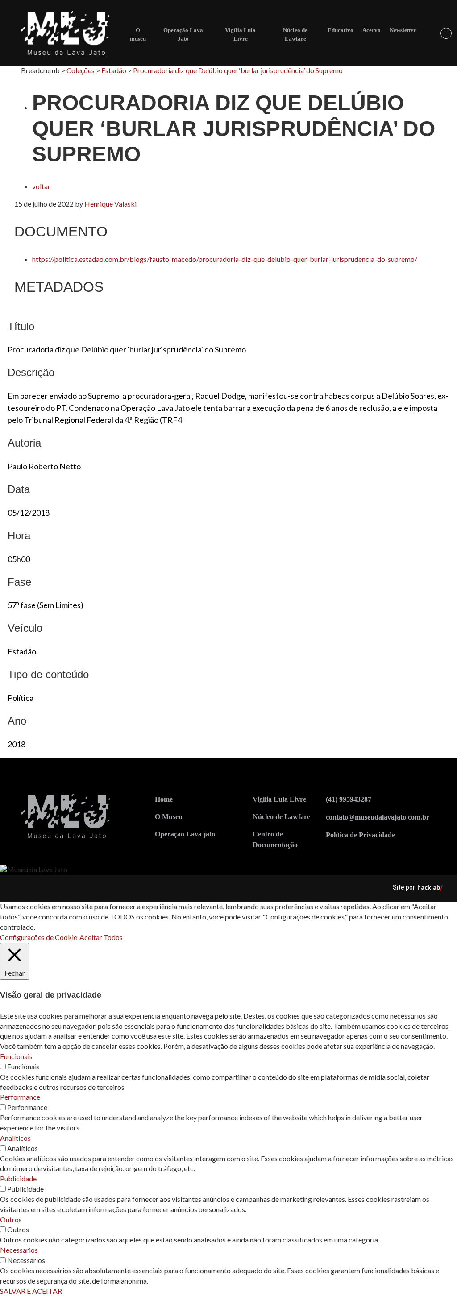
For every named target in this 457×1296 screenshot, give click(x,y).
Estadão (113, 70)
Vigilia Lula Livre (279, 799)
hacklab (428, 887)
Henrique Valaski (110, 203)
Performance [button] (20, 1097)
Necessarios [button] (19, 1250)
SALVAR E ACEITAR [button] (31, 1291)
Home (164, 799)
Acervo (371, 30)
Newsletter (403, 30)
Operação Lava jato (185, 834)
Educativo (340, 30)
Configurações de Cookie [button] (38, 937)
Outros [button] (11, 1219)
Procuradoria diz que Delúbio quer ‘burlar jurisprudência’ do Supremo (238, 70)
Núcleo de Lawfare (281, 816)
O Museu (169, 816)
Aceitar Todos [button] (101, 937)
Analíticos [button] (15, 1138)
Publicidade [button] (18, 1178)
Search (446, 33)
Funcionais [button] (16, 1056)
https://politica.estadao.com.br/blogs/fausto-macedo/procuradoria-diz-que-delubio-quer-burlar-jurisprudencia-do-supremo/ (224, 259)
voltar (41, 186)
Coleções (80, 70)
